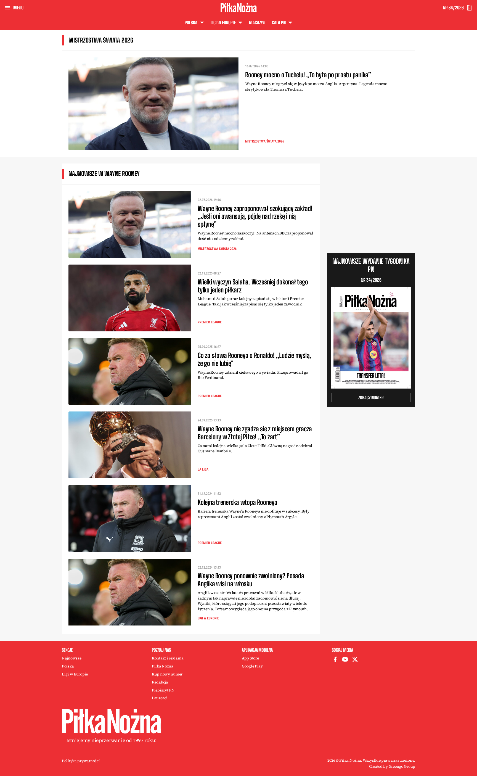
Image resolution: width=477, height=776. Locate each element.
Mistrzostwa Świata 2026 (264, 141)
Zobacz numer (371, 397)
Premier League (210, 322)
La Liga (203, 469)
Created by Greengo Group (392, 766)
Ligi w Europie (208, 618)
